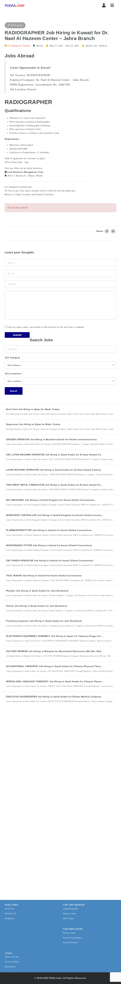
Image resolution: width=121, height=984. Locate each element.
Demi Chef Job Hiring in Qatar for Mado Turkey (33, 409)
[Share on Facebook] (106, 231)
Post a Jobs (69, 933)
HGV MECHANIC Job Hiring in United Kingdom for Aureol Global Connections (50, 500)
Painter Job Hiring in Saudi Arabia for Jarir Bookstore (36, 606)
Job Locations (13, 373)
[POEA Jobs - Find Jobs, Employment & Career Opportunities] (15, 5)
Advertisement (70, 942)
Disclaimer (10, 966)
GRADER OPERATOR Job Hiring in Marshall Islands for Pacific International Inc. (52, 439)
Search (13, 391)
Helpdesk (10, 918)
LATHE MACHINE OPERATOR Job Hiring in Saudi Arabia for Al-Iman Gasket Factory (53, 470)
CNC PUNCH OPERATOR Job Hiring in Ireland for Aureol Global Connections (49, 560)
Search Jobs (69, 913)
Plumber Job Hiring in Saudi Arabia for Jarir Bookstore (37, 590)
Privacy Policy (12, 961)
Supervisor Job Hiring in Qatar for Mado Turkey (33, 424)
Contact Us (11, 913)
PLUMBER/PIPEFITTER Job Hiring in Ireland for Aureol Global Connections (49, 530)
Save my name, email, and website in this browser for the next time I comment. (46, 327)
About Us (9, 908)
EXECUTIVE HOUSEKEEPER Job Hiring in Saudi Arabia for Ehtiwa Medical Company (53, 696)
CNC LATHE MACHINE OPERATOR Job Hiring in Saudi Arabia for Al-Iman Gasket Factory (56, 454)
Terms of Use (12, 957)
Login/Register (70, 908)
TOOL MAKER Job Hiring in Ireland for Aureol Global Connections (44, 575)
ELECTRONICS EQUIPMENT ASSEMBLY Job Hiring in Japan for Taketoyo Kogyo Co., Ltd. (57, 636)
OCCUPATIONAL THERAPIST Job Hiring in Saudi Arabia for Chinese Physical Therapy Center (59, 666)
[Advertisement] (28, 763)
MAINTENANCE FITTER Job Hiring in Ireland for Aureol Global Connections (49, 545)
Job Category (12, 357)
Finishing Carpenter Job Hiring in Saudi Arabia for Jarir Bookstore (44, 621)
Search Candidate (72, 937)
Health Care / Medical (96, 46)
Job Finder (68, 918)
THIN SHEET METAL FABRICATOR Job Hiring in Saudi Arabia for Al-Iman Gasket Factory (56, 485)
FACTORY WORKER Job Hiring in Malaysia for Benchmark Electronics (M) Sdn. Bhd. (54, 651)
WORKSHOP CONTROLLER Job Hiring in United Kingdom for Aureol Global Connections (56, 515)
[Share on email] (113, 231)
